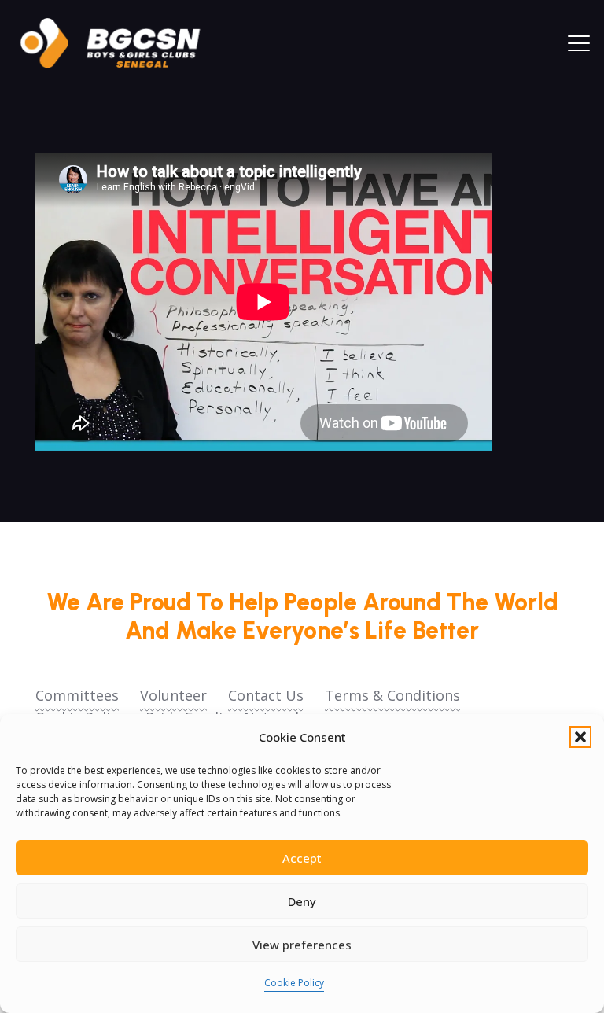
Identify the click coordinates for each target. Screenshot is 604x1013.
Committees (77, 695)
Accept (302, 858)
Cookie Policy (294, 982)
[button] (580, 737)
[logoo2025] (121, 43)
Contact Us (266, 695)
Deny (302, 901)
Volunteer (173, 695)
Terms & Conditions (392, 695)
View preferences (302, 944)
